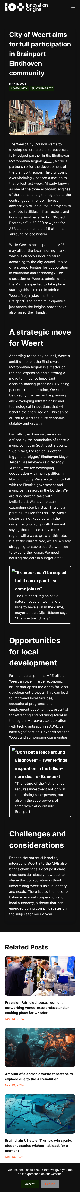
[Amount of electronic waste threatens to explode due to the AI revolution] (40, 1047)
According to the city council (32, 356)
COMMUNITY (19, 88)
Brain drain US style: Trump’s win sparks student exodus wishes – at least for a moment (38, 1145)
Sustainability (42, 88)
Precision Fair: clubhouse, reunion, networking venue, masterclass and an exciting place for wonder (37, 1007)
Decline (50, 1184)
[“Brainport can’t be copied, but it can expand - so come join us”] (40, 594)
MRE (48, 161)
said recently (53, 462)
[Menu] (73, 7)
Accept (30, 1184)
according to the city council (32, 262)
